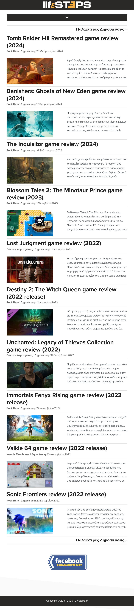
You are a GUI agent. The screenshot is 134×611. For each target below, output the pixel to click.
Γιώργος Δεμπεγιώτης (20, 249)
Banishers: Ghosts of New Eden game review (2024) (66, 95)
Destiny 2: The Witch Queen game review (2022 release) (61, 293)
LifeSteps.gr (67, 5)
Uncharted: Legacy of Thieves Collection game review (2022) (60, 346)
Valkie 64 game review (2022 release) (57, 448)
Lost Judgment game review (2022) (54, 243)
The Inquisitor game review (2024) (52, 144)
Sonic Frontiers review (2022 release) (56, 494)
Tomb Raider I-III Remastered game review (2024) (63, 42)
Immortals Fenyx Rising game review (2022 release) (64, 399)
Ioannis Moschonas (18, 454)
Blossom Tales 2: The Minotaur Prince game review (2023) (65, 194)
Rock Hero (13, 51)
